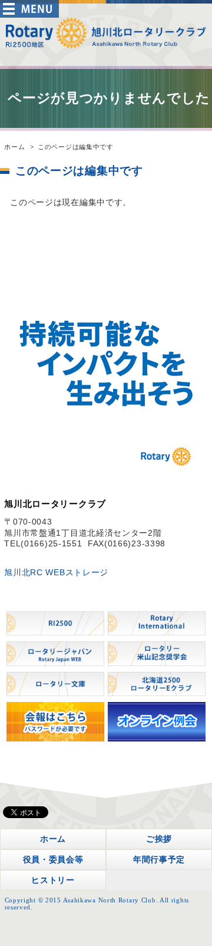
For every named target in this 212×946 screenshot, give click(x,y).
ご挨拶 (159, 838)
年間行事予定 (159, 859)
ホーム (14, 146)
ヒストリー (53, 880)
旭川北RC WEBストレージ (56, 572)
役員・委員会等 (53, 859)
